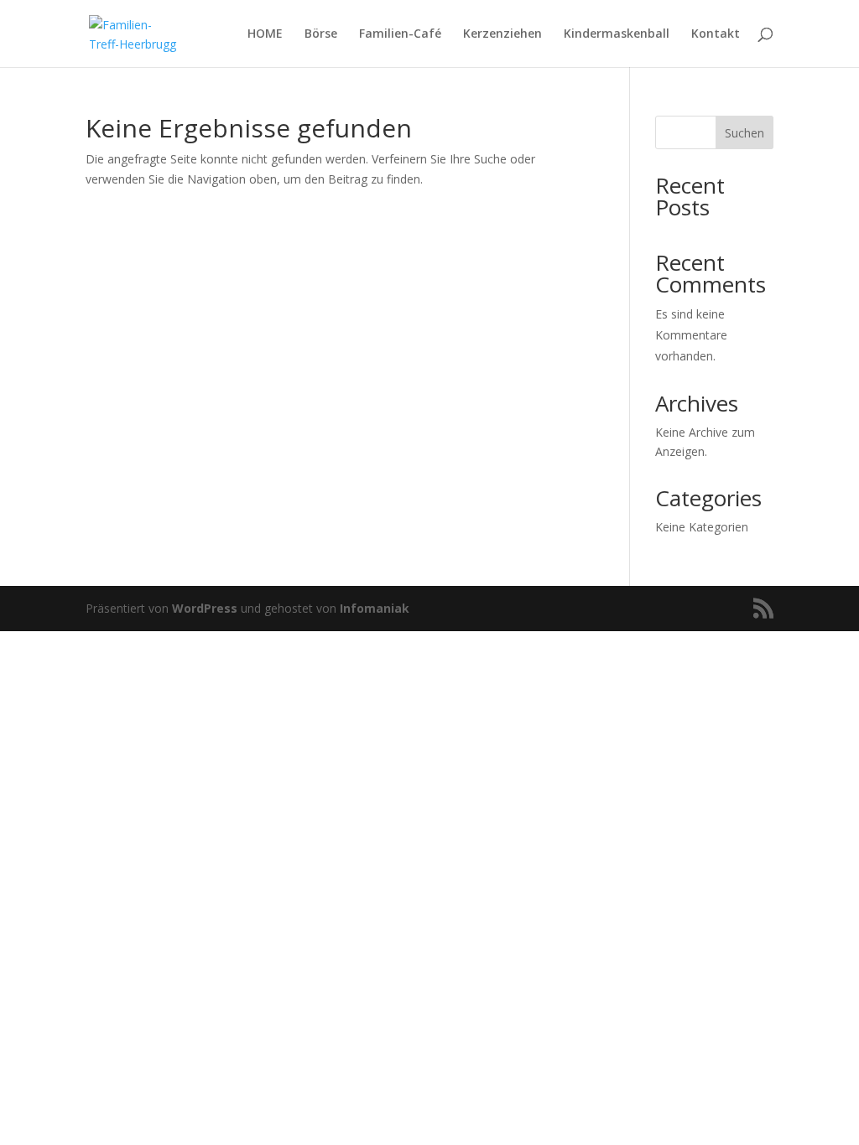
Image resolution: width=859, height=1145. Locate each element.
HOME (265, 34)
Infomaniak (374, 608)
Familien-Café (400, 34)
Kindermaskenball (616, 34)
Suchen (744, 133)
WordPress (204, 608)
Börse (321, 34)
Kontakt (715, 34)
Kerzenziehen (502, 34)
